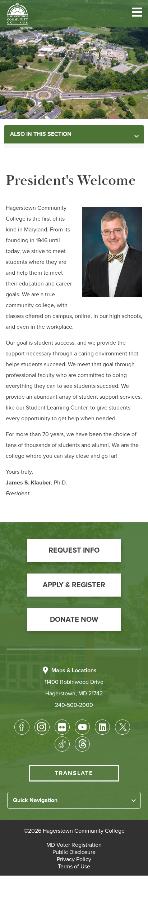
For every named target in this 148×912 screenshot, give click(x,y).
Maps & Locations (74, 670)
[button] (137, 13)
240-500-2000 (74, 705)
